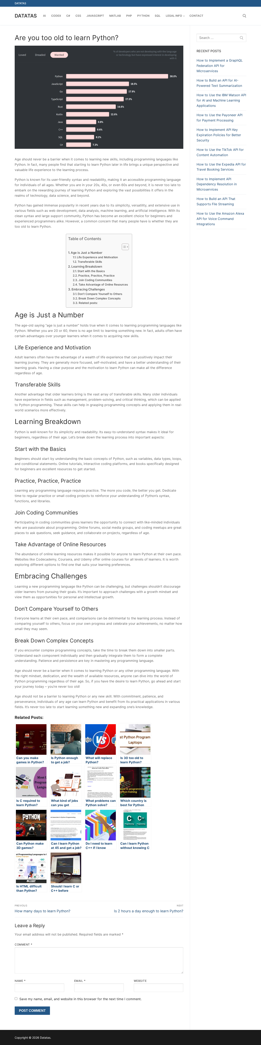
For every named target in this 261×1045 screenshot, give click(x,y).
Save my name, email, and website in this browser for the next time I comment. (80, 999)
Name (20, 980)
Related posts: (88, 303)
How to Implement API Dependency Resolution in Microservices (217, 184)
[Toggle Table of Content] (123, 246)
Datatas (26, 16)
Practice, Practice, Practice (96, 275)
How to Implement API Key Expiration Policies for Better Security (219, 135)
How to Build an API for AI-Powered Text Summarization (219, 83)
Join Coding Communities (95, 280)
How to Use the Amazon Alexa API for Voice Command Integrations (220, 218)
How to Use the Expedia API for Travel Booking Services (221, 167)
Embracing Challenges (88, 289)
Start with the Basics (91, 271)
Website (140, 980)
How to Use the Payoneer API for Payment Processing (219, 117)
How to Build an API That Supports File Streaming (216, 201)
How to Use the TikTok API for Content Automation (220, 152)
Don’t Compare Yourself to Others (100, 294)
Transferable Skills (90, 261)
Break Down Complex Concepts (100, 298)
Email (80, 980)
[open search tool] (244, 16)
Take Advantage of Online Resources (103, 284)
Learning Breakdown (86, 266)
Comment (23, 944)
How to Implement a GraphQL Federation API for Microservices (220, 65)
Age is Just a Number (86, 253)
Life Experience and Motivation (97, 257)
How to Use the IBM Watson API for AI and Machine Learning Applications (221, 100)
